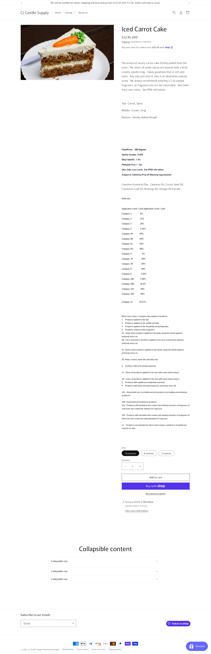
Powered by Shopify (51, 649)
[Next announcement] (189, 3)
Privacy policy (83, 649)
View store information (136, 510)
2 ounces (166, 453)
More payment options (156, 493)
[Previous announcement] (21, 3)
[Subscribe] (72, 623)
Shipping (126, 41)
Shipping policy (115, 649)
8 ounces (149, 453)
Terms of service (98, 649)
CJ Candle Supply (35, 649)
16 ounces (130, 453)
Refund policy (68, 649)
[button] (70, 12)
